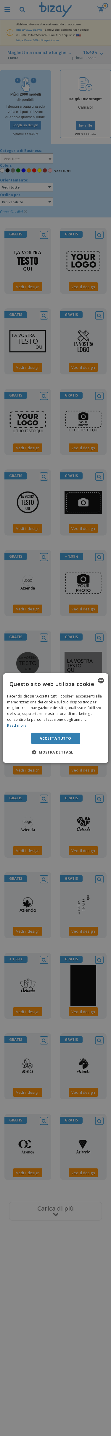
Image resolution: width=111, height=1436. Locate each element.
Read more (17, 725)
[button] (55, 752)
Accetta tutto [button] (55, 738)
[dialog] (55, 718)
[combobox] (101, 680)
